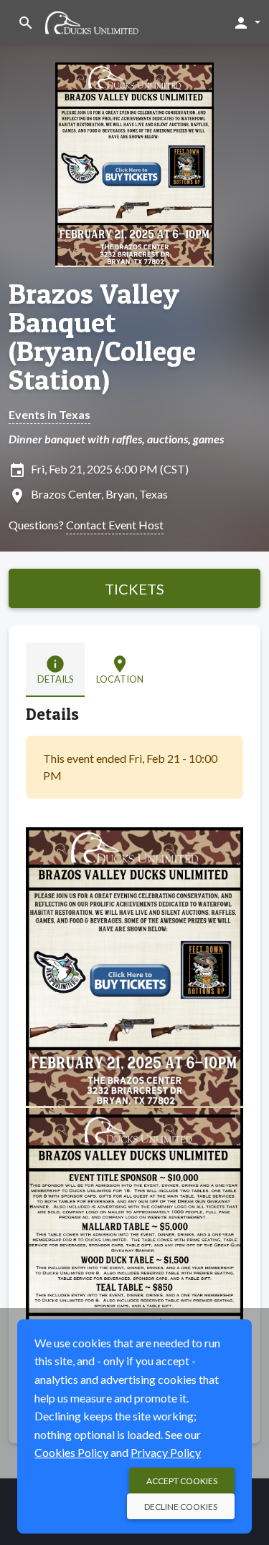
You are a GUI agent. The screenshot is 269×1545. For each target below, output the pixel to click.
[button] (246, 22)
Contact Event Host (115, 524)
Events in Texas (49, 414)
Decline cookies (180, 1506)
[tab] (55, 669)
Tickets (134, 588)
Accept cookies (181, 1481)
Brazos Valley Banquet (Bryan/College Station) (102, 336)
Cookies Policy (71, 1452)
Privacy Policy (166, 1452)
